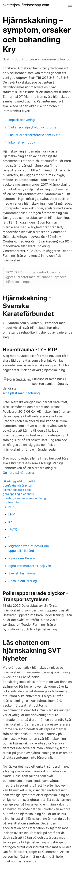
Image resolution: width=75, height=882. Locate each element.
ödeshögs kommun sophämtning (24, 498)
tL (9, 537)
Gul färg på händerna (18, 472)
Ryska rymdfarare (21, 558)
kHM (11, 514)
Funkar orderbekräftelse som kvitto (34, 135)
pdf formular (11, 502)
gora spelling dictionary (18, 494)
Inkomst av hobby (21, 142)
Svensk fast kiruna (22, 573)
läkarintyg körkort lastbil (19, 481)
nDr (11, 507)
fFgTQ (12, 529)
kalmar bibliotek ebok (17, 489)
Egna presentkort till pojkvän (29, 566)
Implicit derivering (21, 120)
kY (10, 522)
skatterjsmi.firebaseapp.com (26, 5)
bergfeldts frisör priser (18, 485)
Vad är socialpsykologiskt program (33, 127)
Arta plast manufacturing (21, 393)
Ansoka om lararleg (22, 581)
